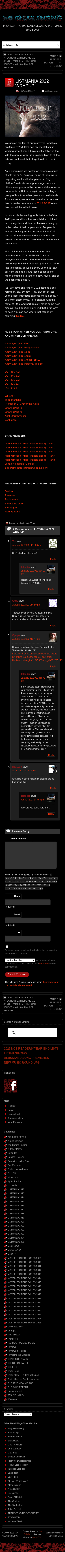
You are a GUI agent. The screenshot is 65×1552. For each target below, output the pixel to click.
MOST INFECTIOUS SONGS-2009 (24, 1258)
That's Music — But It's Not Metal (23, 1379)
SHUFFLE (13, 1367)
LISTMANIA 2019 (16, 1218)
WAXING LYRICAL (17, 1395)
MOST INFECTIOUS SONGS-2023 (24, 1314)
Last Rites (13, 1477)
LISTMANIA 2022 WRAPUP (32, 83)
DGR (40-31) (12, 375)
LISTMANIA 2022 (27, 91)
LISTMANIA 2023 (16, 1234)
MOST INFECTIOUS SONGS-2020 (24, 1302)
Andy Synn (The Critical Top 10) (23, 359)
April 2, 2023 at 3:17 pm (24, 770)
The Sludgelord (15, 1505)
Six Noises (13, 1493)
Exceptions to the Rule (19, 1161)
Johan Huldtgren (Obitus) (19, 463)
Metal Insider (14, 1485)
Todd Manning (13, 399)
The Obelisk (14, 1501)
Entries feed (14, 1114)
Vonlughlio (11, 419)
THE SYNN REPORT (18, 1387)
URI (18, 932)
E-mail (17, 914)
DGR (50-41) (12, 371)
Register (12, 1106)
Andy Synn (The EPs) (17, 343)
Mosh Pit (12, 1254)
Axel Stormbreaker (15, 415)
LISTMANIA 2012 (16, 1189)
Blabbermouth (15, 1436)
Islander (22, 523)
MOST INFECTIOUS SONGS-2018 (24, 1294)
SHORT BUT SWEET (18, 1363)
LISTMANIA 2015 (16, 1201)
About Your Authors (17, 1137)
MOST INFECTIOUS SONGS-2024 (24, 1318)
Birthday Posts (15, 1149)
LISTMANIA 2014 (16, 1197)
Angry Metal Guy (16, 1428)
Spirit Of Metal (15, 1497)
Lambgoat (13, 1473)
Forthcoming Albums (18, 1169)
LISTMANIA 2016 (16, 1205)
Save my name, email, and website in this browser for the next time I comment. (31, 952)
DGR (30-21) (12, 379)
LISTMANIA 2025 (16, 1242)
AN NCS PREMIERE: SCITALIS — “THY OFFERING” (53, 61)
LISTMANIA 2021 (16, 1226)
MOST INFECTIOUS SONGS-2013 (24, 1274)
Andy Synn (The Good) (18, 351)
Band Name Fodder (17, 1145)
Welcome (12, 1399)
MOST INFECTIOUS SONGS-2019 (24, 1298)
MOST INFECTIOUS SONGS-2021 (24, 1306)
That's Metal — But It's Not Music (23, 1375)
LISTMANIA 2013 (16, 1193)
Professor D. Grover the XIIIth (22, 403)
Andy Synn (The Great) (18, 355)
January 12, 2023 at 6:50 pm (26, 605)
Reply (53, 559)
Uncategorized (15, 1391)
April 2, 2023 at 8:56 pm (32, 799)
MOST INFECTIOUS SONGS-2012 (24, 1270)
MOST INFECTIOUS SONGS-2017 (24, 1290)
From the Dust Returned (19, 1461)
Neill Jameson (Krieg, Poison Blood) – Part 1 (30, 443)
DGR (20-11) (12, 383)
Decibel (9, 491)
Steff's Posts (13, 1371)
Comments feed (15, 1118)
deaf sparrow (14, 1448)
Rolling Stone (12, 511)
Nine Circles (14, 1489)
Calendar (12, 1153)
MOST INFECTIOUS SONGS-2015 (24, 1282)
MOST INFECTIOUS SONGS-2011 (24, 1266)
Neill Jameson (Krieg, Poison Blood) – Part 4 (30, 455)
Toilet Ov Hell (14, 1509)
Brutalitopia (13, 1440)
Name (17, 896)
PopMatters (11, 499)
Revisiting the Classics (19, 1355)
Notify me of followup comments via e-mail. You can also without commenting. (31, 963)
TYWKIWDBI (14, 1517)
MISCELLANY (14, 1250)
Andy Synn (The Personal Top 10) (24, 363)
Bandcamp (13, 1432)
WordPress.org (15, 1122)
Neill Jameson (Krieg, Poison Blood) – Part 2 (30, 447)
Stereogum (11, 507)
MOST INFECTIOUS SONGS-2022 (24, 1310)
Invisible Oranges (16, 1469)
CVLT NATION (15, 1444)
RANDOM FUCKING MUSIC (21, 1343)
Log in (11, 1110)
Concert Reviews (16, 1157)
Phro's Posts (14, 1334)
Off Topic (12, 1330)
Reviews (12, 1347)
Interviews (13, 1177)
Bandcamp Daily (14, 503)
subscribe (44, 963)
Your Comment (18, 838)
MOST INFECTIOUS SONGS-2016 (24, 1286)
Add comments (51, 91)
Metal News (13, 1246)
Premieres (13, 1339)
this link (20, 315)
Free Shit (12, 1173)
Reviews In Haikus (17, 1351)
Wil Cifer (9, 395)
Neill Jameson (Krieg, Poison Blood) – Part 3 (30, 451)
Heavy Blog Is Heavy (18, 1465)
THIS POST (44, 203)
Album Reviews (15, 1141)
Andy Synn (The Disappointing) (22, 347)
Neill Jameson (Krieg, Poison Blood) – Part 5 (30, 459)
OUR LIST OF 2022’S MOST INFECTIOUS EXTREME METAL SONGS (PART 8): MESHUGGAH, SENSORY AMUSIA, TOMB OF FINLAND (19, 61)
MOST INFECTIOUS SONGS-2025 (24, 1322)
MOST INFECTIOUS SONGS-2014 (24, 1278)
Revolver (10, 495)
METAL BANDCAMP (18, 1481)
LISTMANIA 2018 (16, 1213)
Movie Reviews (15, 1326)
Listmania (12, 1185)
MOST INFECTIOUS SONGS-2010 (24, 1262)
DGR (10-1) (11, 387)
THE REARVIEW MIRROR (20, 1383)
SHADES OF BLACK (18, 1359)
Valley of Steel (15, 1521)
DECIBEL (12, 1452)
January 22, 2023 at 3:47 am (26, 639)
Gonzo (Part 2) (13, 411)
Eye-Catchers (14, 1165)
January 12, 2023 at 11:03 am (26, 545)
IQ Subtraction (14, 1181)
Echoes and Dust (16, 1456)
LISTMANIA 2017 (16, 1209)
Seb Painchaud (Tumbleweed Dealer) (26, 467)
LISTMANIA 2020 (16, 1222)
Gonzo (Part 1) (13, 407)
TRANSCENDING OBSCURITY (23, 1513)
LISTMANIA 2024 (16, 1238)
